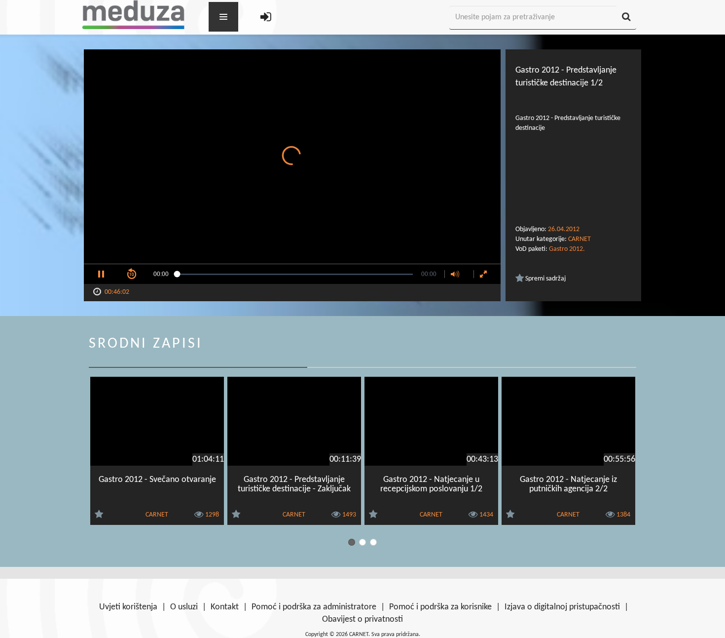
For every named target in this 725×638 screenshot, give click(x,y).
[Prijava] (265, 18)
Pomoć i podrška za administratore (314, 607)
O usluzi (184, 607)
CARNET (579, 239)
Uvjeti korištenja (128, 607)
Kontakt (225, 607)
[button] (101, 274)
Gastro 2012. (567, 249)
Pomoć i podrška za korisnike (440, 607)
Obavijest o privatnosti (362, 619)
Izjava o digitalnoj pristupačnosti (562, 607)
